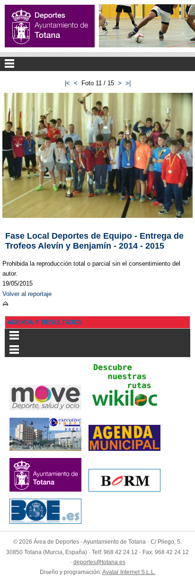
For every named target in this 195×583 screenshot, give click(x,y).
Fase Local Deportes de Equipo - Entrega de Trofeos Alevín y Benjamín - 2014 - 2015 (94, 241)
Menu (97, 64)
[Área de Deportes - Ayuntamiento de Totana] (49, 26)
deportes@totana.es (99, 562)
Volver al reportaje (27, 293)
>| (128, 83)
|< (67, 83)
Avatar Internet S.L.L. (129, 572)
